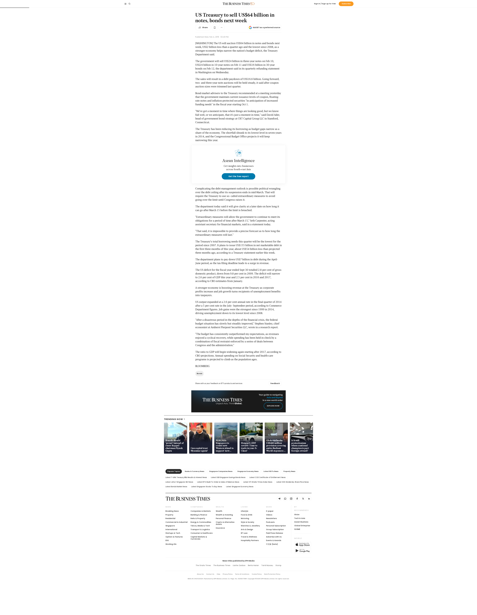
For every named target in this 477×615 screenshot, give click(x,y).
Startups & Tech (172, 533)
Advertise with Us (274, 537)
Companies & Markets (201, 511)
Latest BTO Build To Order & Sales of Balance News (218, 482)
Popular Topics (173, 471)
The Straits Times (203, 565)
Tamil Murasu (267, 565)
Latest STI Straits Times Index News (257, 482)
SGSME (297, 529)
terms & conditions (242, 574)
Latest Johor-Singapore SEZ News (179, 482)
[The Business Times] (236, 3)
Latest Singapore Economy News (239, 486)
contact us (210, 574)
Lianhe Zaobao (239, 565)
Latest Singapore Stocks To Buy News (206, 486)
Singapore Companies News (220, 471)
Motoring (245, 518)
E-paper (270, 511)
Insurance (220, 528)
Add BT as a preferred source (266, 27)
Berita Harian (253, 565)
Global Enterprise (302, 525)
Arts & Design (247, 529)
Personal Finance (223, 518)
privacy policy (228, 574)
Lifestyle (244, 511)
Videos (269, 515)
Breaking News (172, 511)
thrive (296, 514)
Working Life (170, 544)
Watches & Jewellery (250, 525)
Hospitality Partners (250, 540)
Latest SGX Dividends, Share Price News (292, 482)
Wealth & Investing (224, 515)
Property (169, 515)
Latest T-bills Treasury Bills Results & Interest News (186, 477)
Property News (289, 471)
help (218, 574)
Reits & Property (198, 518)
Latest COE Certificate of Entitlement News (267, 477)
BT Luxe (244, 533)
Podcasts (270, 522)
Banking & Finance (199, 515)
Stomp (278, 565)
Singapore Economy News (247, 471)
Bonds (199, 373)
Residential (170, 518)
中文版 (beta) (272, 544)
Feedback (275, 383)
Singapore (170, 525)
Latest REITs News (270, 471)
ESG (167, 540)
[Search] (129, 4)
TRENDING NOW (173, 419)
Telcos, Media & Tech (200, 525)
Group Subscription (275, 529)
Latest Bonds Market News (176, 486)
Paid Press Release (274, 533)
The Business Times (221, 565)
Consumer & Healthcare (202, 533)
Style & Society (247, 522)
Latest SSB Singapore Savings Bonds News (228, 477)
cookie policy (257, 574)
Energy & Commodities (201, 522)
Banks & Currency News (194, 471)
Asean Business (301, 522)
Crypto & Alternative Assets (225, 523)
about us (200, 574)
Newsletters (271, 518)
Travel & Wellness (249, 537)
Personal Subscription (276, 525)
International (171, 529)
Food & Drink (246, 515)
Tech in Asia (299, 518)
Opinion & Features (174, 537)
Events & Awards (273, 540)
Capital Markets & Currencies (199, 538)
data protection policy (272, 574)
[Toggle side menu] (125, 4)
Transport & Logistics (200, 529)
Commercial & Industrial (176, 522)
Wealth (219, 511)
